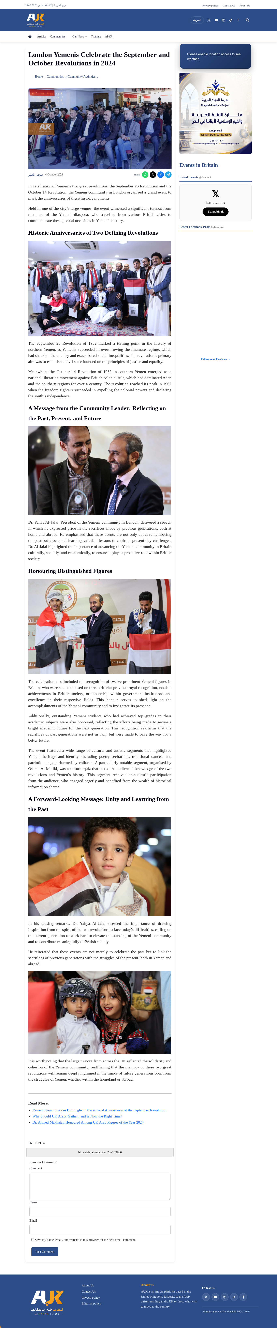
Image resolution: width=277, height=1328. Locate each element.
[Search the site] (247, 20)
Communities (57, 36)
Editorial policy (91, 1303)
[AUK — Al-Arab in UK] (35, 20)
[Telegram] (168, 174)
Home (30, 36)
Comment (35, 1168)
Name (33, 1202)
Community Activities (82, 76)
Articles (41, 36)
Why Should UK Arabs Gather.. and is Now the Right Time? (77, 1116)
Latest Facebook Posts (201, 227)
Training (96, 36)
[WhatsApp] (145, 174)
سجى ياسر (35, 174)
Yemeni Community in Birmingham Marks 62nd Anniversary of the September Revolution (99, 1110)
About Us (244, 5)
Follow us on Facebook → (215, 359)
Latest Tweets (195, 177)
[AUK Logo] (46, 1302)
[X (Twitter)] (208, 20)
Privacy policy (210, 5)
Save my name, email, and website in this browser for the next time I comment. (85, 1239)
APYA (108, 36)
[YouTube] (216, 20)
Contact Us (229, 5)
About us (147, 1285)
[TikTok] (230, 20)
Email (33, 1220)
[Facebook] (238, 20)
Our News (78, 36)
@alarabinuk (215, 211)
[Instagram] (223, 20)
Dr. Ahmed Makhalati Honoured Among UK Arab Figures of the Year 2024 (88, 1122)
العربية (197, 19)
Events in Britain (198, 165)
